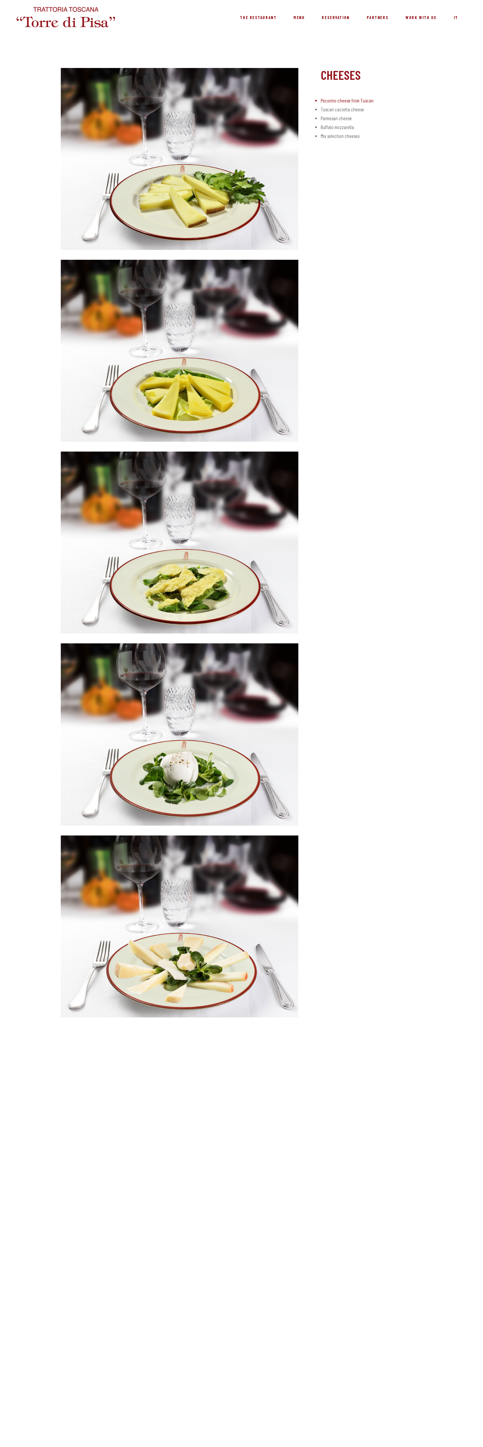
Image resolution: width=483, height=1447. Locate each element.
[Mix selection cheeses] (179, 926)
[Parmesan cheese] (179, 543)
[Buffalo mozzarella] (179, 734)
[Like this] (323, 160)
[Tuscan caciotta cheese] (179, 351)
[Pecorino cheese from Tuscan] (179, 159)
